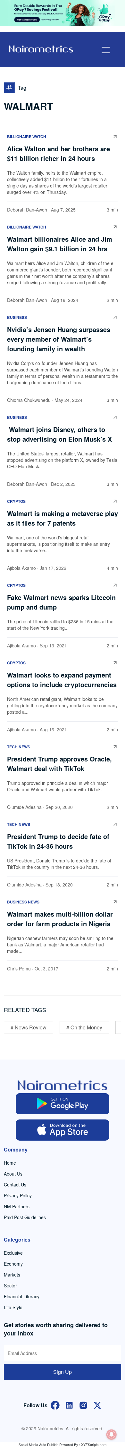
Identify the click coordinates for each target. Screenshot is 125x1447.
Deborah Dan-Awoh (27, 209)
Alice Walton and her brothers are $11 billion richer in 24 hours (58, 153)
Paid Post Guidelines (25, 1217)
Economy (13, 1263)
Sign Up (62, 1372)
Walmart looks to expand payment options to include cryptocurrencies (62, 679)
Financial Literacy (21, 1296)
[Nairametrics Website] (41, 48)
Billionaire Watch (26, 136)
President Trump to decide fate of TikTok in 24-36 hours (58, 841)
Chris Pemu (19, 968)
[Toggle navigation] (105, 50)
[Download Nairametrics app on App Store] (63, 1130)
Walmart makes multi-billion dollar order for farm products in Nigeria (60, 918)
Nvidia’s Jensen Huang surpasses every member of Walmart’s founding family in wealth (58, 339)
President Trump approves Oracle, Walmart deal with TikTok (59, 763)
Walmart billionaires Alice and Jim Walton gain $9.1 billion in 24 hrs (59, 243)
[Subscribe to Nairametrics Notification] (111, 1434)
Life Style (13, 1307)
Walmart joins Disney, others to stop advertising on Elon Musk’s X (60, 434)
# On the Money (84, 1027)
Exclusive (13, 1253)
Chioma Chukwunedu (29, 400)
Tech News (18, 747)
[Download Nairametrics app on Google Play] (63, 1103)
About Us (13, 1173)
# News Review (28, 1027)
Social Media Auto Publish (38, 1444)
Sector (10, 1285)
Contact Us (15, 1184)
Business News (23, 902)
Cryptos (16, 501)
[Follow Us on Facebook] (55, 1404)
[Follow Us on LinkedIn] (69, 1404)
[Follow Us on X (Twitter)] (97, 1404)
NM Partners (16, 1206)
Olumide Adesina (24, 807)
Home (10, 1163)
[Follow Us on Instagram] (83, 1404)
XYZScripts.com (93, 1444)
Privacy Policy (18, 1195)
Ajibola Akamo (21, 568)
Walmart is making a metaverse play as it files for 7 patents (62, 518)
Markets (12, 1274)
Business (17, 317)
